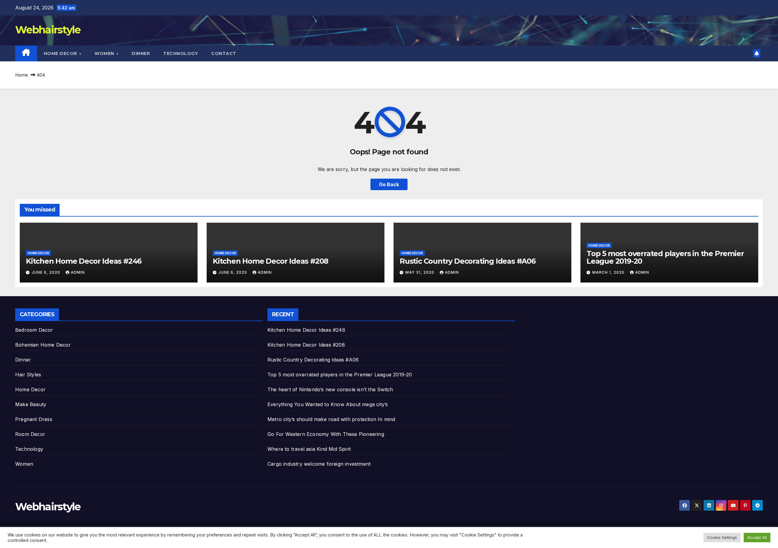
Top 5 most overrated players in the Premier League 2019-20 (665, 257)
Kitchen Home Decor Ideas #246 (83, 261)
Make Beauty (30, 404)
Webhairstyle (48, 29)
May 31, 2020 (420, 272)
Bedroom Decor (34, 330)
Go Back (389, 184)
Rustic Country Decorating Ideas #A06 (467, 261)
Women (105, 53)
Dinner (141, 53)
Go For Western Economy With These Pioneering (325, 434)
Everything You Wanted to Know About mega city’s (327, 404)
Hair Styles (28, 375)
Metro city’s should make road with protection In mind (331, 419)
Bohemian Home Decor (43, 345)
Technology (180, 53)
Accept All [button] (757, 537)
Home (21, 75)
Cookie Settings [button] (722, 537)
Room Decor (30, 434)
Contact (223, 53)
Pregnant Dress (33, 419)
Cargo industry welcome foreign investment (318, 464)
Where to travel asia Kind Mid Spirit (309, 449)
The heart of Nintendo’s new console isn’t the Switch (330, 389)
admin (78, 272)
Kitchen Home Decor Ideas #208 (270, 261)
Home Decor (61, 53)
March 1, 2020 (609, 272)
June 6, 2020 (46, 272)
